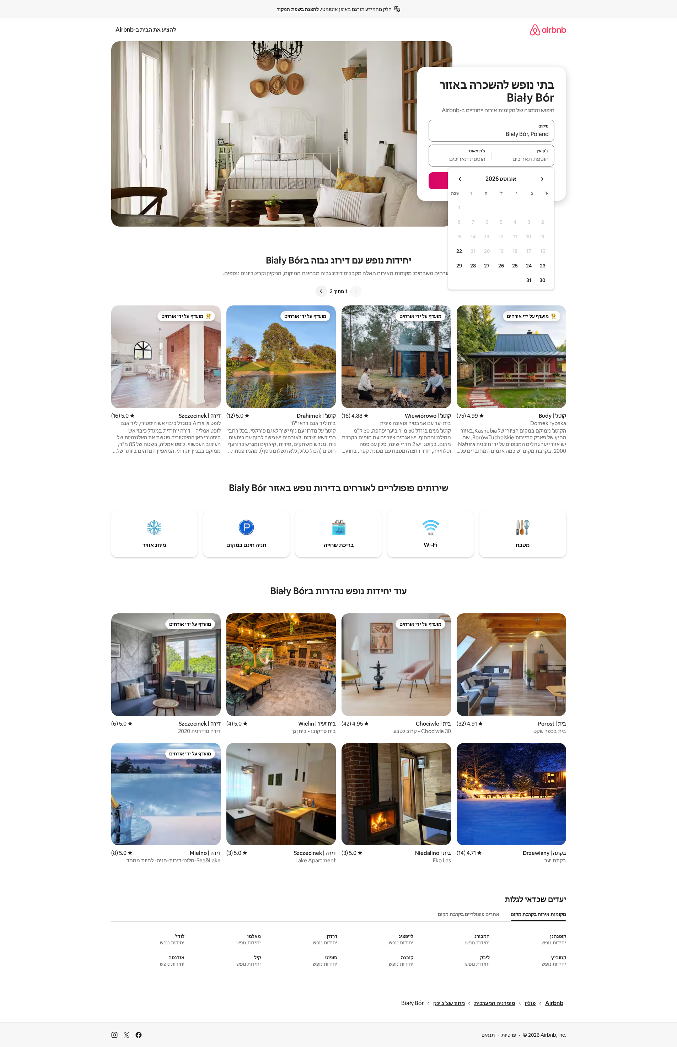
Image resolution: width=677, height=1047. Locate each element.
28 (473, 265)
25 (515, 265)
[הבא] (321, 291)
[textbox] (523, 158)
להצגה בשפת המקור (298, 9)
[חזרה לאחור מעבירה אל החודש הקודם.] (542, 179)
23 (543, 265)
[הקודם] (355, 291)
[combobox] (491, 134)
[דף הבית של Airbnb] (548, 29)
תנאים (488, 1035)
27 (487, 265)
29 (459, 265)
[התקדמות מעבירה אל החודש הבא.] (460, 179)
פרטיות (508, 1035)
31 (528, 280)
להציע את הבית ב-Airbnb (145, 29)
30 (542, 280)
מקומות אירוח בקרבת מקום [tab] (538, 914)
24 (529, 265)
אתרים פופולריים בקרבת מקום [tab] (468, 914)
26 (501, 265)
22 (459, 251)
